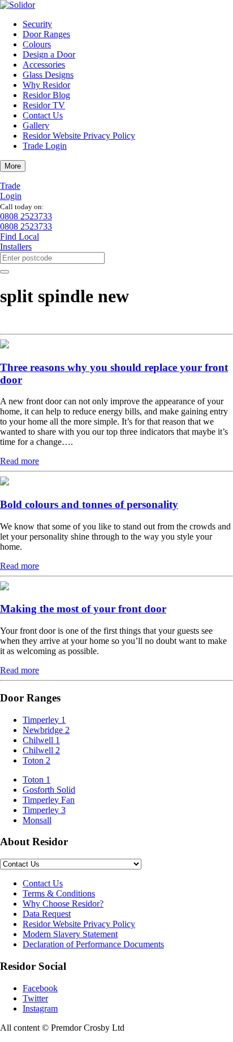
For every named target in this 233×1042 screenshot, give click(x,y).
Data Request (47, 914)
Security (37, 24)
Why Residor (46, 85)
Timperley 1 (44, 720)
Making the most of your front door (83, 609)
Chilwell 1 (41, 740)
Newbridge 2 (46, 730)
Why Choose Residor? (63, 903)
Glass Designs (48, 75)
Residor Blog (46, 95)
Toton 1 (36, 779)
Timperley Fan (49, 800)
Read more (19, 461)
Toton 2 (36, 760)
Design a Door (49, 54)
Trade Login (45, 146)
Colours (37, 44)
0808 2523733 (26, 216)
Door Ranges (46, 34)
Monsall (37, 820)
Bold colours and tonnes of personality (89, 504)
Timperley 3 (44, 810)
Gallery (36, 125)
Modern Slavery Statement (70, 934)
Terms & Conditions (59, 893)
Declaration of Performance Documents (93, 944)
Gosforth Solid (49, 789)
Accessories (44, 64)
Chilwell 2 (41, 750)
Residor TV (44, 105)
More (13, 166)
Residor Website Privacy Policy (79, 135)
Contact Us (43, 115)
